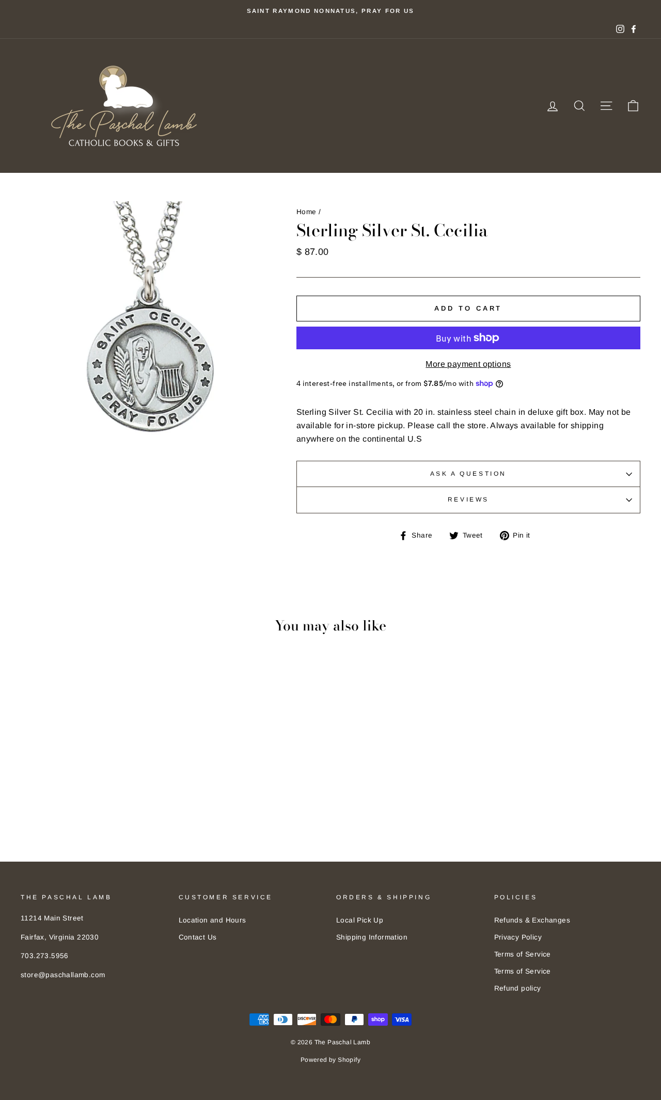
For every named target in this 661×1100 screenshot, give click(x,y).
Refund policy (517, 988)
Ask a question (468, 473)
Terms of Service (522, 954)
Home (306, 212)
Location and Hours (212, 920)
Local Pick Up (359, 920)
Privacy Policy (518, 937)
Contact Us (198, 937)
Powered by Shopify (330, 1059)
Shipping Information (371, 937)
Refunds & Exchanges (532, 920)
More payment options (468, 364)
